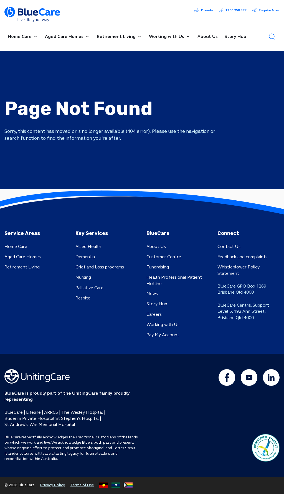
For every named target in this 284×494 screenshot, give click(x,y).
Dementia (85, 256)
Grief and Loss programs (99, 267)
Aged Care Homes (22, 256)
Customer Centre (163, 256)
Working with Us (162, 324)
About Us (156, 246)
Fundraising (157, 267)
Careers (154, 314)
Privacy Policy (52, 485)
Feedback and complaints (242, 256)
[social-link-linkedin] (271, 377)
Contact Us (228, 246)
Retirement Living (22, 267)
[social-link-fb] (227, 377)
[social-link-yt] (249, 377)
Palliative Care (89, 287)
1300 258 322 (236, 10)
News (152, 293)
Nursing (83, 277)
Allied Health (88, 246)
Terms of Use (82, 485)
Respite (82, 298)
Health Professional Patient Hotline (174, 280)
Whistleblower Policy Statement (238, 270)
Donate (207, 10)
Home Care (15, 246)
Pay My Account (162, 334)
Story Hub (156, 303)
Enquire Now (269, 10)
